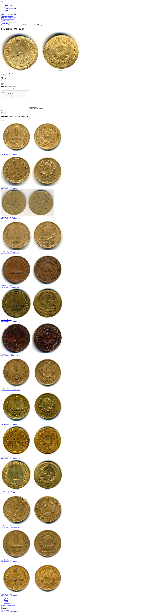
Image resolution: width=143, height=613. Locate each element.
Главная (6, 4)
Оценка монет (8, 5)
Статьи (6, 7)
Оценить (3, 112)
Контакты (7, 10)
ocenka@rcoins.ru (5, 610)
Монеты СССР (5, 25)
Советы (6, 601)
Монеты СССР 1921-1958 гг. (17, 25)
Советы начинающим (10, 8)
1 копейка (28, 25)
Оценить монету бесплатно (8, 17)
